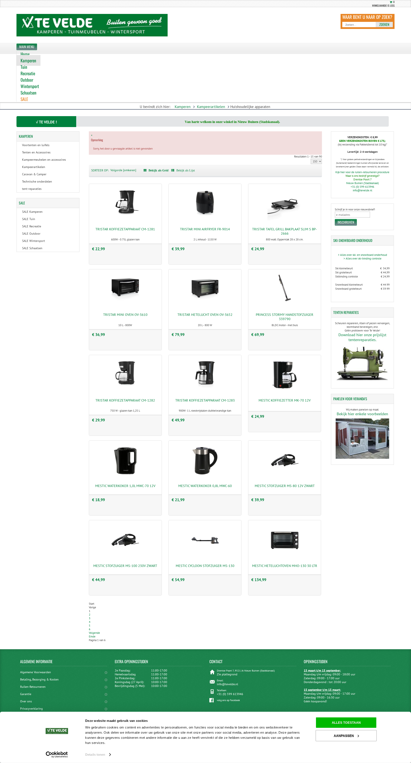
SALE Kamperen (32, 212)
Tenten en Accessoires (36, 152)
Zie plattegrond (227, 674)
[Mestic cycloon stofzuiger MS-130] (205, 556)
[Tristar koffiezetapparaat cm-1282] (125, 391)
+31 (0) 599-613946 (362, 187)
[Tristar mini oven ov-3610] (125, 305)
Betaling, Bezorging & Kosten (39, 679)
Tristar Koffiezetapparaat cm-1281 (125, 229)
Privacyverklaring (31, 709)
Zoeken (384, 24)
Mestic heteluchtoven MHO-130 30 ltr (284, 566)
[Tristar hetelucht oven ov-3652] (205, 305)
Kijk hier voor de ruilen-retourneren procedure (362, 172)
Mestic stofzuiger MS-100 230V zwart (125, 566)
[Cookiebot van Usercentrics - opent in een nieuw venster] (57, 754)
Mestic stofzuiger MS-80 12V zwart (285, 486)
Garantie (25, 694)
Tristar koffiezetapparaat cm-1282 (125, 400)
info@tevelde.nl (362, 190)
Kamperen (183, 106)
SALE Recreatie (31, 226)
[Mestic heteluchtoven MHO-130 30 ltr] (285, 556)
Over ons (26, 701)
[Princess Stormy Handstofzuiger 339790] (285, 305)
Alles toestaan (346, 722)
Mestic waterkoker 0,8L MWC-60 (205, 486)
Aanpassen (344, 735)
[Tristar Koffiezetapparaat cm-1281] (125, 220)
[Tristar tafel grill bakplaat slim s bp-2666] (285, 220)
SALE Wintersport (33, 241)
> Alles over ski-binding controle (362, 258)
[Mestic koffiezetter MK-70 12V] (285, 391)
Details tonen (95, 754)
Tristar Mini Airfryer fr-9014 (205, 229)
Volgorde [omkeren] (123, 170)
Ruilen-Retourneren (33, 687)
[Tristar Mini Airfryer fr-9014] (205, 220)
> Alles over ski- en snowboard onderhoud (362, 255)
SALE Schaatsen (32, 248)
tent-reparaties (32, 189)
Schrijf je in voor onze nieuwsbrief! (355, 209)
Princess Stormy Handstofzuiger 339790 (284, 316)
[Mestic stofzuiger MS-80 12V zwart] (285, 477)
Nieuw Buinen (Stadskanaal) (362, 183)
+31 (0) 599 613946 (230, 694)
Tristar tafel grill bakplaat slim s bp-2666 (284, 231)
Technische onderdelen (37, 181)
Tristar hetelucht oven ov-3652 (204, 314)
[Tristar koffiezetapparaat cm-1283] (205, 391)
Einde (92, 636)
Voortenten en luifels (35, 145)
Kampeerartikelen (211, 106)
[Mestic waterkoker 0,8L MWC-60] (205, 477)
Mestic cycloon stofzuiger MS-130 (205, 566)
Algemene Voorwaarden (35, 672)
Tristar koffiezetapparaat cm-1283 (205, 400)
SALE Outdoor (31, 233)
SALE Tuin (28, 219)
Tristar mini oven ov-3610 (125, 314)
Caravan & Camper (34, 174)
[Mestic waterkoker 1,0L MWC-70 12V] (125, 477)
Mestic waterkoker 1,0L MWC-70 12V (125, 486)
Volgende (94, 633)
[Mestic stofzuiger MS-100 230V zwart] (125, 556)
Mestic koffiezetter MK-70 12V (285, 400)
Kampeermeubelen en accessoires (44, 160)
